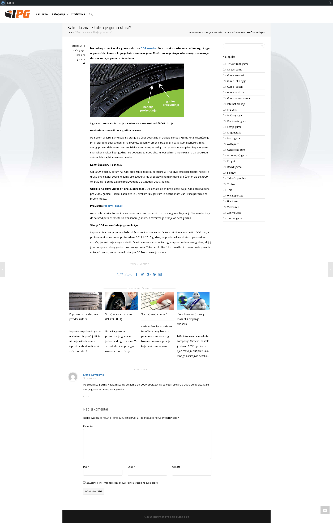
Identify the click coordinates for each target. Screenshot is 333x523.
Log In (10, 2)
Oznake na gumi (236, 149)
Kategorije (59, 14)
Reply (86, 396)
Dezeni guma (234, 69)
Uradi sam (232, 201)
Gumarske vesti (236, 75)
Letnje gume (234, 126)
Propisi (231, 161)
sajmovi (231, 172)
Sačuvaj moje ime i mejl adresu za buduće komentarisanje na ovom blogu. (122, 482)
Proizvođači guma (237, 155)
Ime (85, 466)
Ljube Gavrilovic (93, 374)
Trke (229, 189)
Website (176, 466)
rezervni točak (112, 205)
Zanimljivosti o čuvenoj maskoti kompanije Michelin (190, 319)
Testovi (231, 184)
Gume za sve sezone (239, 98)
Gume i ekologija (236, 81)
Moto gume (234, 138)
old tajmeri (233, 144)
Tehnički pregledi (236, 178)
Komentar (88, 426)
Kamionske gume (237, 121)
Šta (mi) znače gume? (154, 314)
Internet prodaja (236, 104)
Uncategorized (235, 195)
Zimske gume (234, 218)
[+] (85, 301)
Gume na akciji (235, 92)
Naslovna (42, 14)
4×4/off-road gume (238, 63)
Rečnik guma (234, 167)
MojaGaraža (234, 132)
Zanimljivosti (234, 212)
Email (130, 466)
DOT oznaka (148, 48)
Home (71, 32)
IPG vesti (232, 109)
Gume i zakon (235, 86)
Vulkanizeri (233, 207)
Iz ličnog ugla (78, 50)
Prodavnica (78, 14)
